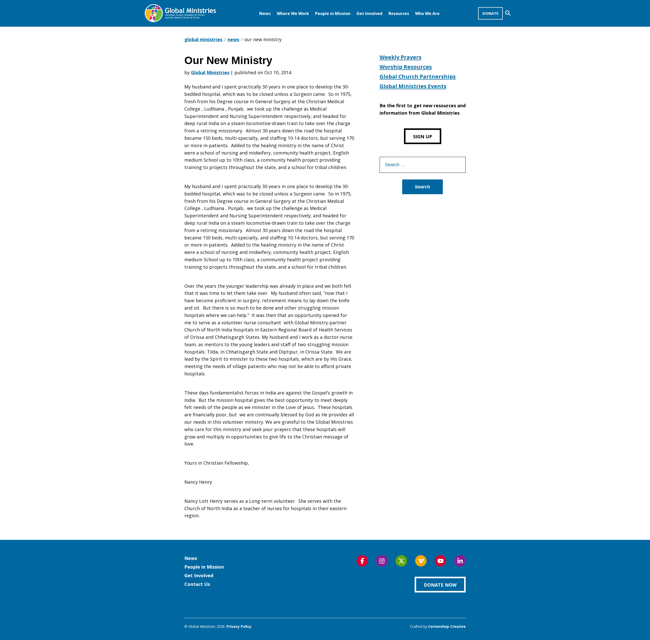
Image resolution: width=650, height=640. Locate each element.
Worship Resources (406, 66)
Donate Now (440, 585)
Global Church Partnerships (418, 76)
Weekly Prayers (400, 57)
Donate (490, 13)
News (265, 13)
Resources (398, 13)
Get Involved (369, 13)
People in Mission (332, 13)
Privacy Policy (238, 626)
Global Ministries (210, 72)
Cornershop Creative (447, 626)
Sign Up (422, 136)
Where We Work (293, 13)
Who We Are (427, 13)
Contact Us (197, 584)
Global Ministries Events (413, 86)
